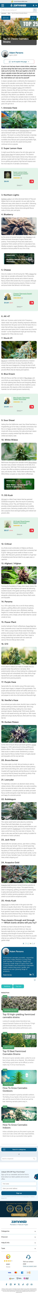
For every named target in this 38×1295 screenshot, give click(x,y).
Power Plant (29, 626)
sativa (20, 88)
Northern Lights (6, 199)
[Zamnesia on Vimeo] (15, 1284)
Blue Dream (28, 378)
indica (14, 88)
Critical (3, 550)
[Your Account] (33, 5)
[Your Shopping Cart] (36, 5)
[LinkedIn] (30, 974)
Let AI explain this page (19, 62)
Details (19, 185)
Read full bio (7, 975)
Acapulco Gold (5, 885)
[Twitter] (33, 974)
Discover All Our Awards (19, 1214)
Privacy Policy (26, 1196)
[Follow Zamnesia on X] (19, 1284)
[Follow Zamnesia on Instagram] (11, 1284)
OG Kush (4, 499)
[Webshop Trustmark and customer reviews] (26, 1278)
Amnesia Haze (24, 130)
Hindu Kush (5, 905)
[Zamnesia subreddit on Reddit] (27, 1284)
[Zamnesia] (18, 5)
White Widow (32, 462)
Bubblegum (16, 829)
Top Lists (18, 986)
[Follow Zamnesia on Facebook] (6, 1284)
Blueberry (29, 237)
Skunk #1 (4, 361)
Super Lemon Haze (7, 154)
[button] (4, 53)
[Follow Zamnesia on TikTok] (23, 1284)
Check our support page (29, 1266)
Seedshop (7, 986)
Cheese (31, 274)
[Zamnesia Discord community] (31, 1284)
